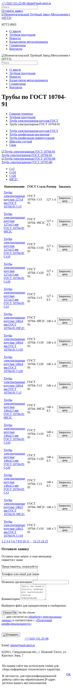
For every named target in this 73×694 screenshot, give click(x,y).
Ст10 (12, 172)
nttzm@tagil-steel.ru (38, 3)
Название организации (17, 582)
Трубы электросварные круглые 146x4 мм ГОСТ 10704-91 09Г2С (14, 321)
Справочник (17, 45)
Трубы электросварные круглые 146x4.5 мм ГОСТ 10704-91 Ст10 (14, 433)
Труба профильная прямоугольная (31, 138)
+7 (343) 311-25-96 (14, 3)
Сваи (12, 145)
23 (39, 541)
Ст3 (11, 168)
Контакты (15, 48)
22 (35, 541)
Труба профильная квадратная (29, 134)
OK (68, 674)
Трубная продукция (22, 34)
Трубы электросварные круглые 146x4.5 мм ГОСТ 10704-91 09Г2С (14, 408)
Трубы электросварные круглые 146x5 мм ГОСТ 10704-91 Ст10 (14, 528)
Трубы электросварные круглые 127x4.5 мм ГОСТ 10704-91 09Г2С (14, 222)
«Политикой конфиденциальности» (27, 622)
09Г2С (13, 179)
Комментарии (11, 599)
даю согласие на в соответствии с (32, 620)
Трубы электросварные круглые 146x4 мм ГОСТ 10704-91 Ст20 (14, 364)
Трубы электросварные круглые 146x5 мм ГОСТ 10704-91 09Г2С (14, 507)
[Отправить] (11, 635)
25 (46, 541)
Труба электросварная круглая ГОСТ (33, 120)
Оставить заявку (12, 11)
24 (43, 541)
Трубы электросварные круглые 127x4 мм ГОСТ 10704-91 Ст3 (14, 199)
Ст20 (12, 175)
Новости (15, 38)
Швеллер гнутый (20, 141)
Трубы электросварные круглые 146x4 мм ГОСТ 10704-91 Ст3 (14, 385)
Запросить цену (65, 199)
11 (28, 541)
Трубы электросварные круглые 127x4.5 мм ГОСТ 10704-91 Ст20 (14, 272)
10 (24, 541)
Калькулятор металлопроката (28, 41)
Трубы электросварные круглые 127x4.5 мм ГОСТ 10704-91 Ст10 (14, 247)
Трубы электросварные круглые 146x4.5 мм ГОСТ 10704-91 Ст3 (14, 483)
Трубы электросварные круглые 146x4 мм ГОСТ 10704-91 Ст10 (14, 342)
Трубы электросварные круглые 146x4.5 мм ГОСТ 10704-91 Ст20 (14, 458)
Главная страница (21, 113)
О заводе (15, 31)
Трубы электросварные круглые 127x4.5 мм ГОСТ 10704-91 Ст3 (14, 297)
